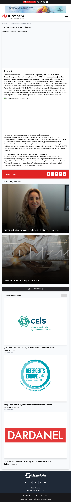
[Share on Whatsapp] (60, 174)
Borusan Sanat (9, 156)
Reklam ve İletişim (34, 499)
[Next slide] (65, 295)
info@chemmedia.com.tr (35, 490)
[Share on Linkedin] (56, 174)
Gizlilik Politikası (46, 499)
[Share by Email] (65, 174)
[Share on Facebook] (48, 174)
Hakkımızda (23, 499)
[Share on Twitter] (52, 174)
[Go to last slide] (62, 295)
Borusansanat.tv (10, 154)
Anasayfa (4, 23)
